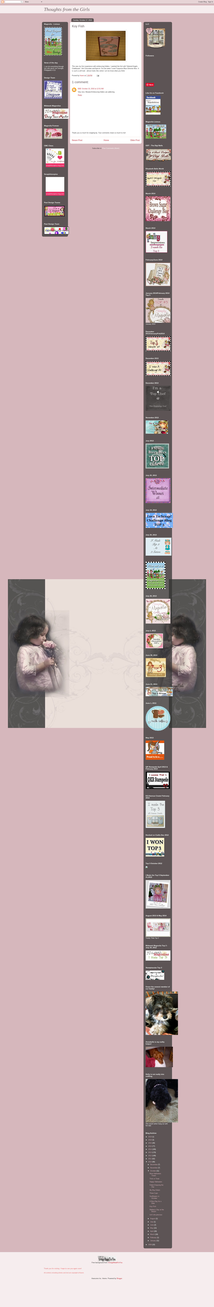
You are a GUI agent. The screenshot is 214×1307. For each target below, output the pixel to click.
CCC (79, 89)
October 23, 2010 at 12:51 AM (93, 89)
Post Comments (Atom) (110, 148)
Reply (80, 95)
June (152, 1225)
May (152, 1228)
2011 (150, 1159)
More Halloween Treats (155, 1174)
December (154, 1164)
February (153, 1237)
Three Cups (154, 1193)
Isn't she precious (156, 1215)
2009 (150, 1245)
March (152, 1234)
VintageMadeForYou (114, 1262)
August (153, 1218)
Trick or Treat (154, 1179)
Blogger (119, 1278)
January (153, 1241)
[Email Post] (98, 75)
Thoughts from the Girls (67, 9)
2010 (150, 1162)
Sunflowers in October (154, 1197)
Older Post (135, 140)
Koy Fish (153, 1206)
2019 (150, 1137)
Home (106, 140)
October (153, 1171)
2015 (150, 1146)
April (152, 1231)
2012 (150, 1156)
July (152, 1222)
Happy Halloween (156, 1182)
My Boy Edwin (155, 1190)
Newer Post (77, 140)
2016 (150, 1143)
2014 (150, 1149)
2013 (150, 1152)
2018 (150, 1140)
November (154, 1168)
